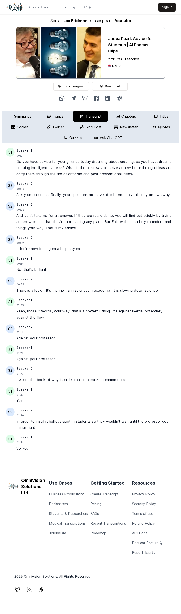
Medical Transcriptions (67, 523)
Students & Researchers (68, 513)
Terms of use (142, 513)
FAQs (88, 7)
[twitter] (85, 98)
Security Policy (144, 504)
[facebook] (96, 98)
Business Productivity (66, 494)
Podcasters (58, 504)
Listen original (73, 86)
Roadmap (98, 533)
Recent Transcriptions (108, 523)
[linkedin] (108, 98)
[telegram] (73, 98)
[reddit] (119, 98)
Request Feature (145, 543)
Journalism (57, 533)
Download (112, 86)
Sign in (167, 7)
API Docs (139, 533)
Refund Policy (143, 523)
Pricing (70, 7)
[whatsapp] (62, 98)
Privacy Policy (143, 494)
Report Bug (141, 552)
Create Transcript (42, 7)
